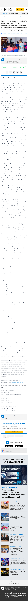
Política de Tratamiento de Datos (14, 428)
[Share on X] (10, 72)
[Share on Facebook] (7, 72)
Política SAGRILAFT (9, 593)
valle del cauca (10, 435)
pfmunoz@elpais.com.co (9, 598)
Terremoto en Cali (13, 13)
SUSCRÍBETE (20, 9)
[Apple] (19, 446)
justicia (17, 435)
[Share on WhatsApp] (14, 72)
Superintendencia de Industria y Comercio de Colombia (15, 595)
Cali (4, 435)
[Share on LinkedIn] (17, 72)
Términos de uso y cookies (10, 592)
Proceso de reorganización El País (11, 596)
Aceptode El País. (14, 428)
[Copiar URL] (21, 72)
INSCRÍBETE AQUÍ (14, 431)
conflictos (6, 437)
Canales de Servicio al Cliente (17, 589)
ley (21, 435)
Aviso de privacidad (22, 590)
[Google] (9, 446)
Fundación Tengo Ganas (17, 382)
